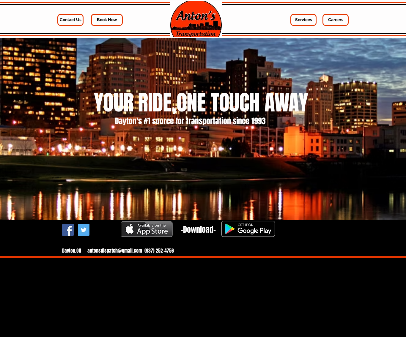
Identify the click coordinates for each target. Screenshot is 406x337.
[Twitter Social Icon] (83, 230)
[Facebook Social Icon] (68, 230)
